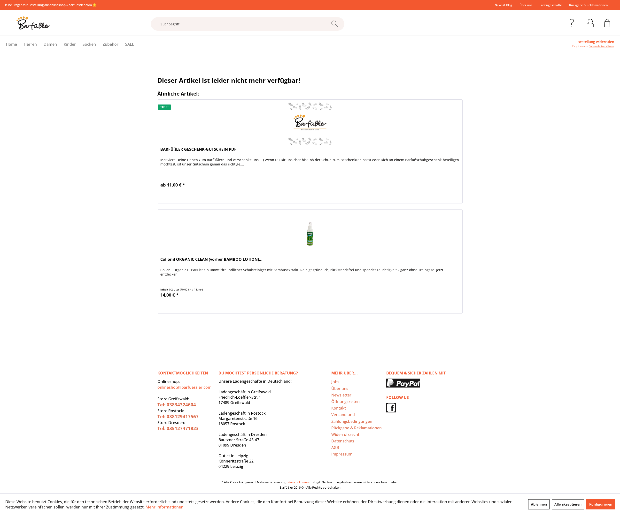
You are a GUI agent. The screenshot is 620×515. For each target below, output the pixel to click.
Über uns (525, 5)
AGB (335, 447)
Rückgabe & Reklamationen (588, 5)
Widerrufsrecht (345, 434)
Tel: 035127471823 (178, 428)
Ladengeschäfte (551, 5)
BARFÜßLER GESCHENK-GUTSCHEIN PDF (198, 149)
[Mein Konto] (590, 22)
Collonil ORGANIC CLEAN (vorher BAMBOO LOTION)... (211, 259)
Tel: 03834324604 (176, 405)
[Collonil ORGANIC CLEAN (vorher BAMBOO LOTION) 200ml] (310, 234)
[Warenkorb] (607, 22)
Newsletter (341, 395)
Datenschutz (343, 441)
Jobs (335, 381)
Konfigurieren (600, 504)
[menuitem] (503, 5)
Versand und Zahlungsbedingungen (351, 418)
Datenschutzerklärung (601, 46)
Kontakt (338, 408)
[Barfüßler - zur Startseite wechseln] (33, 23)
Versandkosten (298, 482)
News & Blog (503, 5)
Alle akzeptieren (567, 504)
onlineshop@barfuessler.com (70, 5)
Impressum (341, 454)
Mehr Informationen (164, 507)
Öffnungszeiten (345, 401)
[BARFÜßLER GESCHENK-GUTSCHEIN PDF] (310, 124)
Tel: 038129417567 (178, 416)
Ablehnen (539, 504)
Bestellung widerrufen (596, 42)
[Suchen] (335, 24)
